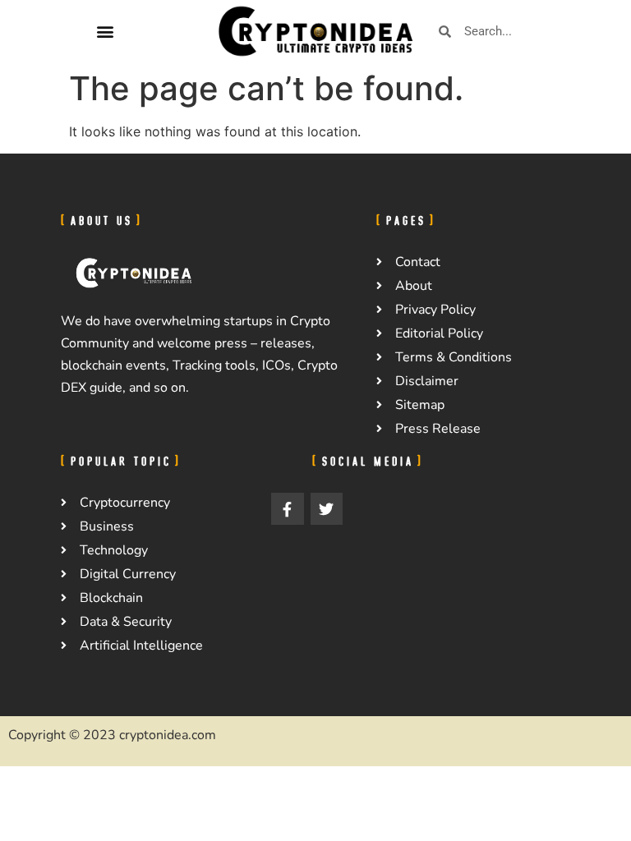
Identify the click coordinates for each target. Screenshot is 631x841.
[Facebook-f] (287, 509)
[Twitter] (327, 509)
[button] (104, 31)
